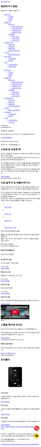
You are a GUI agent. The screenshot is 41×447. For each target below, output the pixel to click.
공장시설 (11, 46)
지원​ (6, 118)
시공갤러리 (12, 58)
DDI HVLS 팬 (16, 32)
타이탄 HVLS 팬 (17, 26)
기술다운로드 (13, 64)
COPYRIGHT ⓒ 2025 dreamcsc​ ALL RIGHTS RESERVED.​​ (20, 444)
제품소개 (8, 22)
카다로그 (11, 122)
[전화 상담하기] (36, 428)
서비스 (7, 52)
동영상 (10, 60)
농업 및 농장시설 (14, 50)
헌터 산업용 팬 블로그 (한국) (10, 426)
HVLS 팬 (11, 24)
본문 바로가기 (5, 1)
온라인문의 (12, 66)
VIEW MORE (5, 176)
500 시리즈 (15, 38)
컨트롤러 (11, 34)
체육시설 (11, 48)
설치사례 (8, 56)
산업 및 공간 (9, 42)
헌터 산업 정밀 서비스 (8, 353)
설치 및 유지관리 (14, 54)
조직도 (10, 18)
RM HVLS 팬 (16, 30)
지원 (6, 62)
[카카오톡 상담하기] (36, 435)
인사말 (10, 16)
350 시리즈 (15, 36)
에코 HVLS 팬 (17, 28)
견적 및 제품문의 (6, 138)
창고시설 (11, 44)
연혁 (9, 20)
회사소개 (8, 14)
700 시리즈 (15, 40)
